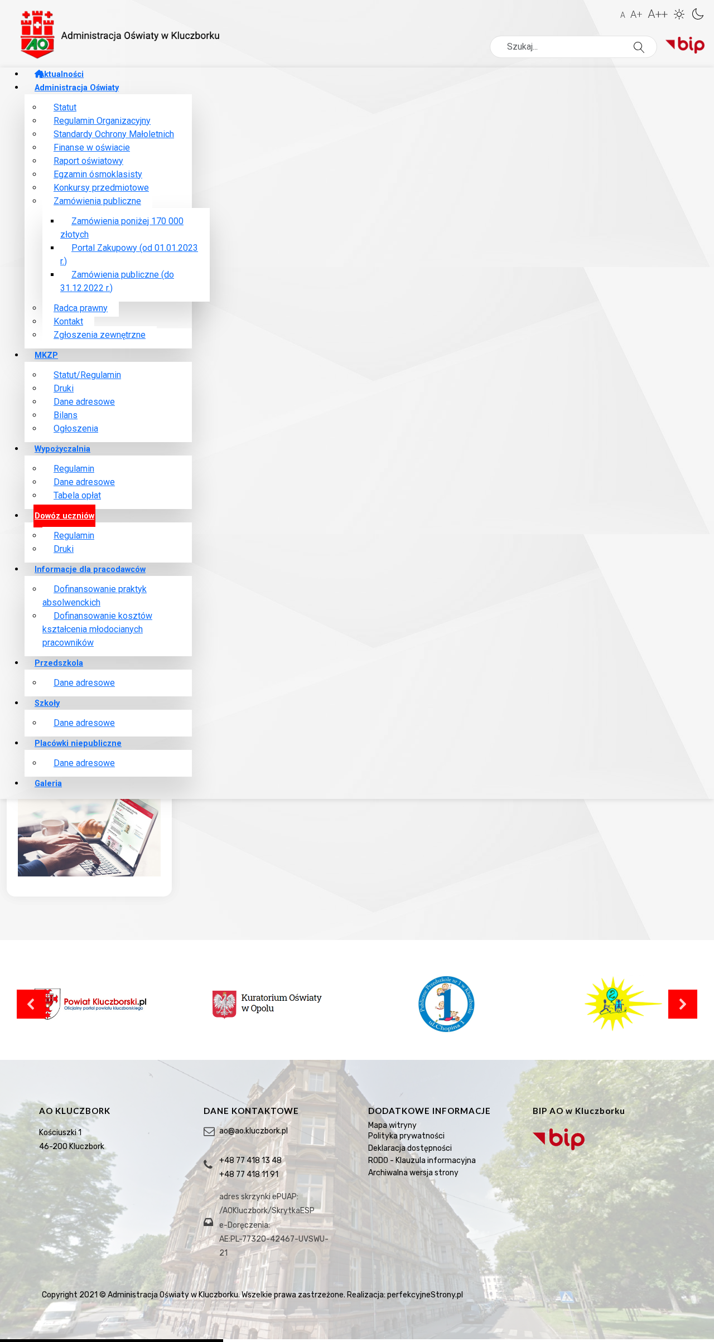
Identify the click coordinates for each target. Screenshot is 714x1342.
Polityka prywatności (406, 1136)
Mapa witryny (392, 1125)
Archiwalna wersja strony (413, 1173)
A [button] (622, 15)
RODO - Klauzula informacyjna (422, 1160)
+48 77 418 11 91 (248, 1174)
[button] (681, 13)
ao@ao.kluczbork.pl (253, 1131)
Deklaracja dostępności (410, 1148)
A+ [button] (636, 14)
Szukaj (656, 47)
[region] (357, 1199)
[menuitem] (59, 74)
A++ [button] (658, 14)
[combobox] (573, 47)
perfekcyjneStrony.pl (425, 1295)
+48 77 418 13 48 (250, 1160)
